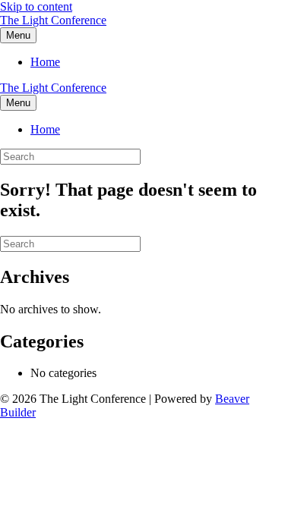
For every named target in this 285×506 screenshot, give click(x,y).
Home (45, 61)
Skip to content (36, 6)
